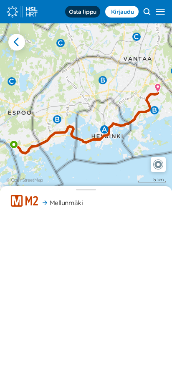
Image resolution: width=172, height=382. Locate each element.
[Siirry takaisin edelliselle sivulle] (16, 42)
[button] (158, 164)
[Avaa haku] (147, 11)
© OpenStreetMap (24, 180)
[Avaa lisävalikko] (160, 11)
